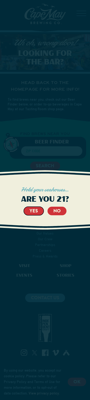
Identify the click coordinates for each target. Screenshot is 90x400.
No (57, 210)
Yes (34, 210)
